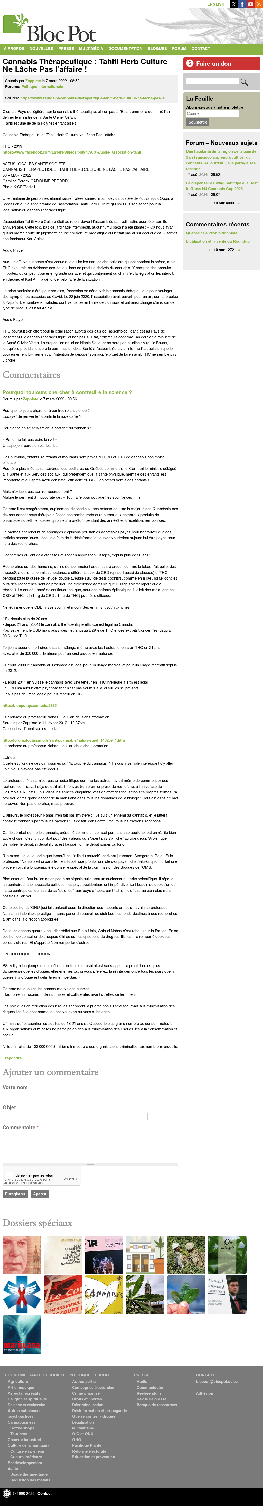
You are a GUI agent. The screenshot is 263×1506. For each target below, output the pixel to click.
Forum (179, 48)
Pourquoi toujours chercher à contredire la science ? (67, 392)
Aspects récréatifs (24, 1393)
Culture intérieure (26, 1457)
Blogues (157, 48)
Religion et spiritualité (27, 1399)
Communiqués (150, 1387)
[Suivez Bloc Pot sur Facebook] (242, 7)
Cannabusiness (21, 1422)
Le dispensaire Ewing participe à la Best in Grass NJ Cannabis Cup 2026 (222, 186)
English (215, 4)
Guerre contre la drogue (93, 1416)
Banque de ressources (157, 1404)
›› (239, 202)
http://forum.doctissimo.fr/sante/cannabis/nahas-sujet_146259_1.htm (64, 740)
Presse (66, 48)
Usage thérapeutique (29, 1474)
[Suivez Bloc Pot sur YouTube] (251, 7)
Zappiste (33, 80)
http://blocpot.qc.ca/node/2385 (30, 705)
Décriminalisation (88, 1404)
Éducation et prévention (93, 1457)
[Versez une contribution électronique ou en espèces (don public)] (190, 65)
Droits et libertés (87, 1399)
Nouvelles (41, 48)
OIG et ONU (82, 1433)
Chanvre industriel (24, 1439)
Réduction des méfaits (30, 1480)
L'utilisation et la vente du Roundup (218, 241)
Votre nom (15, 1087)
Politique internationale (42, 86)
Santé (13, 1468)
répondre (13, 1058)
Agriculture (18, 1381)
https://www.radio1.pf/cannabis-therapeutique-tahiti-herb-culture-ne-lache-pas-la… (94, 98)
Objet (9, 1107)
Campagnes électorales (93, 1387)
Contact (201, 48)
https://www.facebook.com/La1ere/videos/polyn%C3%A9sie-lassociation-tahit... (73, 152)
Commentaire (21, 1127)
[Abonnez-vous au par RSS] (259, 7)
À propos (14, 48)
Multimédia (91, 48)
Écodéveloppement (25, 1462)
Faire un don (213, 63)
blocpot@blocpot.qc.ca (217, 1381)
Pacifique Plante (86, 1445)
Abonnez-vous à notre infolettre (214, 107)
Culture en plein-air (27, 1451)
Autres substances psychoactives (24, 1413)
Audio (142, 1381)
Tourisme (18, 1433)
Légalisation (83, 1422)
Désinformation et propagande (99, 1410)
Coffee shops (22, 1428)
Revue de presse (151, 1399)
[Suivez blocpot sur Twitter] (234, 7)
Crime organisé (86, 1393)
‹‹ (208, 202)
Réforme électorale (89, 1451)
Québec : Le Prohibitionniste (211, 233)
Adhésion (204, 1393)
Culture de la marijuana (28, 1445)
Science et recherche (26, 1404)
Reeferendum (149, 1393)
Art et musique (21, 1387)
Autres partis (84, 1381)
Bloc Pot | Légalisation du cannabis (50, 25)
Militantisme (83, 1428)
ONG (76, 1439)
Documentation (125, 48)
